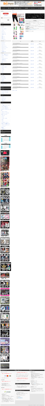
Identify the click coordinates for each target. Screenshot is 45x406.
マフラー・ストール (4, 111)
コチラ (34, 383)
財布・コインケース (4, 114)
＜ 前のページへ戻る (14, 12)
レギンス (2, 50)
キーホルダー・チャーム (4, 122)
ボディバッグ (3, 99)
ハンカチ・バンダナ (4, 118)
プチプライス (3, 132)
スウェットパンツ (3, 46)
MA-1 (2, 62)
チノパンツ (3, 43)
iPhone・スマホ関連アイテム (5, 123)
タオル (2, 119)
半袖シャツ (3, 36)
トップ (4, 8)
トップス (2, 65)
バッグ (2, 95)
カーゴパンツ (3, 42)
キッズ (2, 82)
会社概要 (26, 8)
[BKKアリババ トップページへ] (8, 1)
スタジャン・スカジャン (4, 55)
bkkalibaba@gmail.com (20, 397)
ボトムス (2, 40)
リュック (2, 96)
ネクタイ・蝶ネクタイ (4, 106)
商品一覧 (9, 8)
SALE (2, 130)
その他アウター (3, 59)
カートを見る (40, 8)
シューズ (2, 69)
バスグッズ (3, 115)
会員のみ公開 (32, 47)
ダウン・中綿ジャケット (4, 54)
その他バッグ (3, 100)
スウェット (3, 31)
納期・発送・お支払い (18, 8)
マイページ (33, 8)
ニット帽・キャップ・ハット (5, 105)
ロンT (2, 35)
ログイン (38, 44)
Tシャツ (2, 27)
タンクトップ (3, 32)
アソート (2, 87)
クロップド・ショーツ (4, 47)
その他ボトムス (3, 51)
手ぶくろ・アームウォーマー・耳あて (6, 110)
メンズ (2, 24)
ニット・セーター (3, 28)
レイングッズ (3, 126)
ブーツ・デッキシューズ (4, 90)
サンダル (2, 93)
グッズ (2, 72)
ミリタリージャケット (4, 58)
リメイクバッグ (3, 78)
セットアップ (3, 39)
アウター (2, 68)
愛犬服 (2, 127)
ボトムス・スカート (4, 84)
